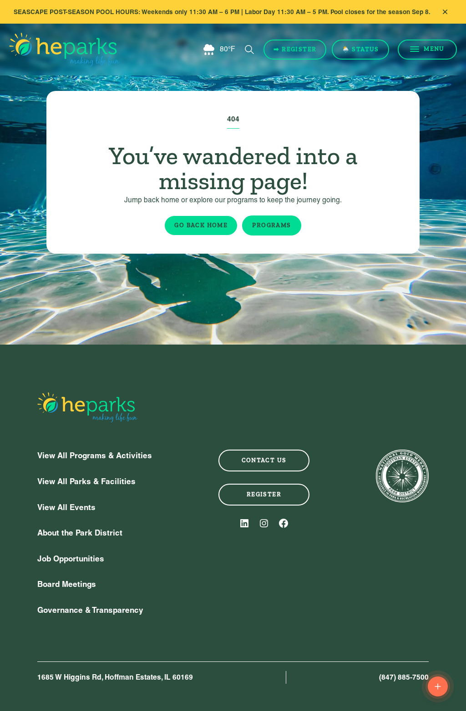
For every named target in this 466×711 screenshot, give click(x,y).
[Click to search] (249, 49)
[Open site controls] (438, 686)
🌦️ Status (360, 49)
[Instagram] (263, 523)
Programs (271, 225)
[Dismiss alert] (445, 12)
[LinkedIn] (244, 523)
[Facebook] (283, 523)
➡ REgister (295, 49)
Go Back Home (201, 225)
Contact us (264, 460)
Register (264, 494)
